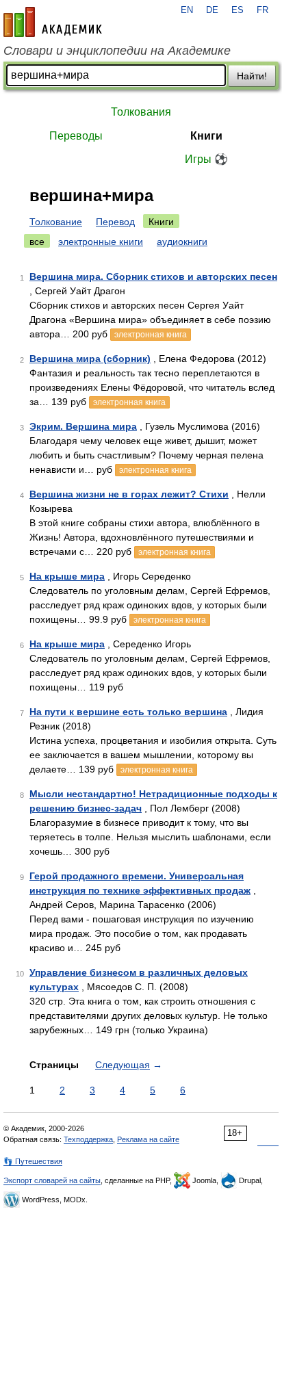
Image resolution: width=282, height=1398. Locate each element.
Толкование (55, 221)
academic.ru (52, 22)
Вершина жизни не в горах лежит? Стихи (129, 494)
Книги (206, 136)
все (36, 241)
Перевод (115, 221)
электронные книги (100, 241)
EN (187, 10)
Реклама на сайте (148, 1139)
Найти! (252, 75)
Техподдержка (88, 1139)
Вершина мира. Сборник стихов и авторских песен (153, 276)
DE (212, 10)
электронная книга (150, 334)
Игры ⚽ (206, 159)
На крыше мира (67, 576)
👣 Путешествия (32, 1161)
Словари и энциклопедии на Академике (117, 50)
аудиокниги (182, 241)
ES (237, 10)
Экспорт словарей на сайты (52, 1180)
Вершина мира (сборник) (90, 358)
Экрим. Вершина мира (83, 426)
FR (262, 10)
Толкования (141, 112)
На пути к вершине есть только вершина (128, 711)
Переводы (76, 136)
